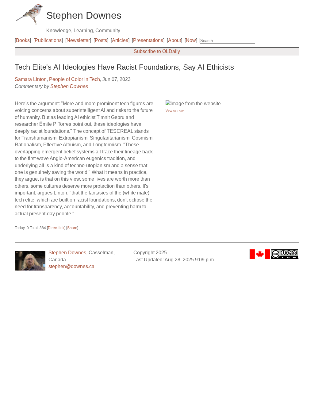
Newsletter (78, 40)
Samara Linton (31, 79)
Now (191, 40)
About (174, 40)
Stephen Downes (69, 86)
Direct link (56, 228)
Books (23, 40)
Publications (48, 40)
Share (72, 228)
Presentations (148, 40)
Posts (101, 40)
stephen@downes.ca (71, 266)
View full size (175, 111)
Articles (120, 40)
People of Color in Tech (74, 79)
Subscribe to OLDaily (157, 51)
